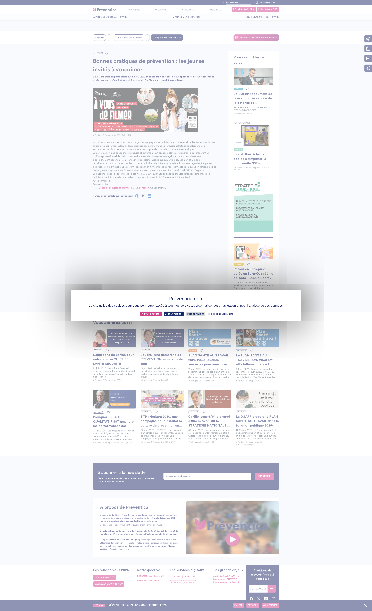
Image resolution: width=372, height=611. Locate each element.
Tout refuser (175, 314)
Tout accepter (151, 314)
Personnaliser (195, 314)
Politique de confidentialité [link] (219, 314)
